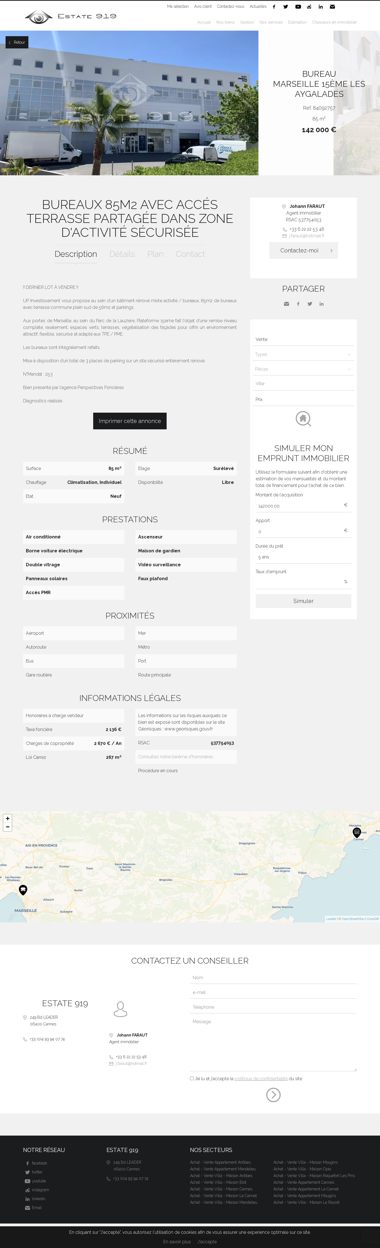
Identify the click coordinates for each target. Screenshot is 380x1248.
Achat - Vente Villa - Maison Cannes (221, 1189)
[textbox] (305, 383)
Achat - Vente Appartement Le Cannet (306, 1189)
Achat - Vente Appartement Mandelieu (223, 1169)
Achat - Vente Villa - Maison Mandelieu (223, 1202)
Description (76, 254)
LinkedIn (321, 303)
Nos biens (225, 22)
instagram (310, 6)
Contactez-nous (230, 6)
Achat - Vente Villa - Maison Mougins (305, 1162)
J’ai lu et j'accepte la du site (248, 1078)
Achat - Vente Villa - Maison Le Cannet (223, 1195)
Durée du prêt (269, 546)
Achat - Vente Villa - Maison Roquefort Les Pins (314, 1175)
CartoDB (373, 919)
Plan (155, 254)
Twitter (309, 303)
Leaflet (331, 919)
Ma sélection (178, 6)
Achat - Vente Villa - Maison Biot (218, 1182)
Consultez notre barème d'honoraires (175, 756)
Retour (19, 42)
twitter (286, 6)
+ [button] (7, 818)
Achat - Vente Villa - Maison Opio (302, 1169)
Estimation (297, 22)
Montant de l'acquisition (279, 495)
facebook (275, 6)
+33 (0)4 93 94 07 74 (47, 1039)
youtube (298, 6)
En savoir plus (177, 1241)
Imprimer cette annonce (130, 421)
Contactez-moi (299, 250)
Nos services (271, 22)
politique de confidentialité (261, 1078)
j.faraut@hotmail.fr (307, 235)
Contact (190, 254)
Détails (122, 254)
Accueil (204, 22)
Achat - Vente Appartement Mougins (304, 1195)
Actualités (258, 6)
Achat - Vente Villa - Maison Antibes (221, 1175)
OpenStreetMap (353, 919)
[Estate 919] (71, 24)
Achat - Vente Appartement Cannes (303, 1182)
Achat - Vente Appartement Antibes (220, 1162)
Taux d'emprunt (271, 571)
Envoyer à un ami (286, 303)
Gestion (247, 22)
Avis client (203, 6)
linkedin (321, 6)
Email (333, 6)
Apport (263, 520)
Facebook (298, 303)
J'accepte (207, 1241)
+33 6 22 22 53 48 (307, 229)
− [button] (7, 826)
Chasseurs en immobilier (334, 22)
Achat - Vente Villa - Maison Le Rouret (306, 1202)
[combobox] (303, 384)
